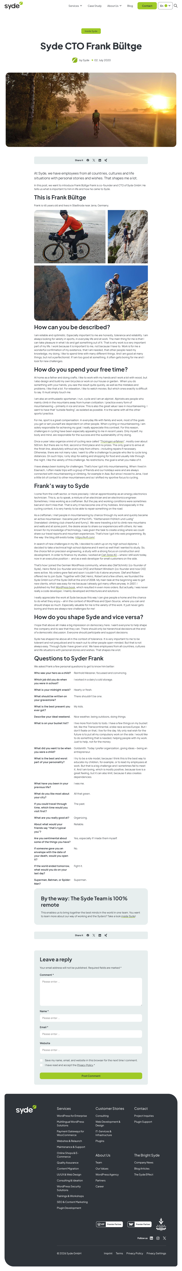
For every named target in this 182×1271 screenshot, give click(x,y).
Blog (130, 5)
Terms (119, 1253)
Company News (143, 1162)
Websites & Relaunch (69, 1140)
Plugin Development (69, 1207)
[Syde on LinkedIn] (151, 1238)
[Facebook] (88, 160)
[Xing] (106, 160)
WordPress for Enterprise (72, 1115)
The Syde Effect (143, 1174)
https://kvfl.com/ (85, 537)
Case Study (95, 5)
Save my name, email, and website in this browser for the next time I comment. (91, 1060)
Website (45, 1043)
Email (44, 1027)
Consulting (102, 1115)
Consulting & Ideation (70, 1180)
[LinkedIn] (100, 160)
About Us (112, 5)
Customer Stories (110, 1108)
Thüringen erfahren (112, 441)
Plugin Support (143, 1121)
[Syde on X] (164, 1238)
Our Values (102, 1168)
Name (44, 1011)
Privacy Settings (156, 1253)
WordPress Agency (107, 1174)
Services (74, 5)
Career (100, 1186)
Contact (147, 5)
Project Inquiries (144, 1115)
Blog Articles (141, 1168)
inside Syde (128, 916)
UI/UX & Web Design (69, 1174)
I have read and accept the (70, 1065)
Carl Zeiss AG (109, 555)
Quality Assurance (67, 1162)
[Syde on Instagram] (158, 1238)
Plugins (100, 1140)
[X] (94, 160)
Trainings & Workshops (70, 1196)
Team (99, 1162)
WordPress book (65, 587)
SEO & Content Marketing (72, 1201)
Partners (101, 1180)
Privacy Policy (85, 1065)
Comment (47, 974)
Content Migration (68, 1168)
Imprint (108, 1253)
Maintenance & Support (71, 1146)
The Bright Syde (147, 1155)
